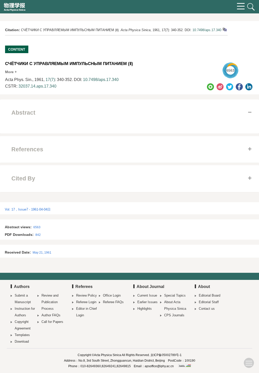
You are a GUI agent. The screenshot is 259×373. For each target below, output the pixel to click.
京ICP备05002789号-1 (166, 355)
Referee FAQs (113, 302)
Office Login (112, 295)
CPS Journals (174, 315)
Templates (22, 335)
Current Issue (147, 295)
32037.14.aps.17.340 (37, 86)
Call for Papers (52, 322)
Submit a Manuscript (23, 299)
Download (22, 341)
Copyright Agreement (23, 325)
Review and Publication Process (49, 302)
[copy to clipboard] (224, 29)
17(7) (50, 79)
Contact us (207, 308)
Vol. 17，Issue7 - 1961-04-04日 (28, 209)
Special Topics (175, 295)
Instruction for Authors (25, 312)
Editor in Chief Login (86, 312)
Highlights (144, 308)
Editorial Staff (209, 302)
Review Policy (86, 295)
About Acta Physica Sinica (175, 305)
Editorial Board (209, 295)
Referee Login (86, 302)
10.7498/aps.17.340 (206, 30)
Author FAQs (50, 315)
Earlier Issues (147, 302)
